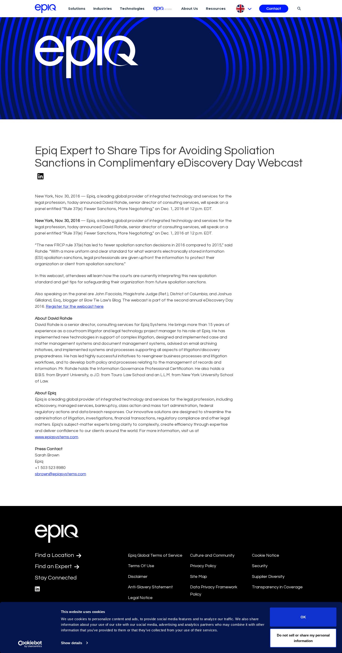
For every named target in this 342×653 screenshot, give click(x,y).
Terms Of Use (141, 566)
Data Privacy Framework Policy (213, 590)
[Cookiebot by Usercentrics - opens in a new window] (30, 643)
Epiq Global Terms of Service (155, 555)
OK (303, 617)
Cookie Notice (265, 555)
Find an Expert (54, 566)
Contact (273, 8)
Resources (216, 9)
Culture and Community (212, 555)
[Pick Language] (243, 8)
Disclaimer (138, 576)
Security (260, 566)
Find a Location (55, 555)
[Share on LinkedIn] (40, 176)
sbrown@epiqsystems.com (60, 474)
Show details (71, 643)
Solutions (76, 9)
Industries (102, 9)
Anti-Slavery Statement (150, 587)
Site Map (198, 576)
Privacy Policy (203, 566)
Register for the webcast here (75, 306)
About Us (189, 9)
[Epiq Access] (163, 8)
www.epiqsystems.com (56, 437)
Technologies (132, 9)
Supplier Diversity (268, 576)
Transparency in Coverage (277, 587)
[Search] (298, 8)
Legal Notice (140, 598)
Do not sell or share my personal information (303, 638)
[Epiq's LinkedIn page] (37, 589)
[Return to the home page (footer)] (45, 8)
